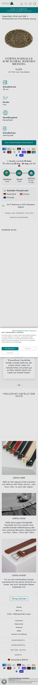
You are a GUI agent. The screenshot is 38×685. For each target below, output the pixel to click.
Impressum (33, 330)
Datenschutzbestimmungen (20, 330)
